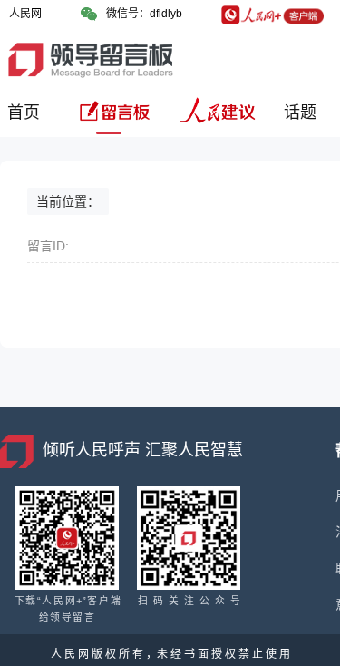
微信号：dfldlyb (144, 13)
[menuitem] (26, 119)
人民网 (25, 13)
